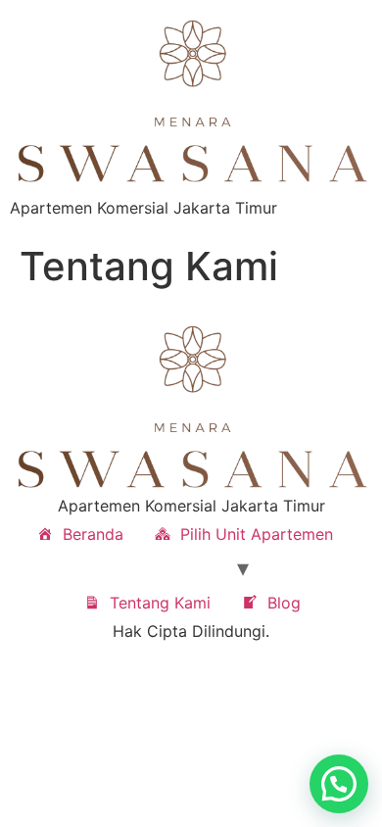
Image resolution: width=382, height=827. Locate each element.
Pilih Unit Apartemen (256, 534)
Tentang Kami (160, 602)
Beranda (93, 534)
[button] (339, 783)
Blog (284, 602)
